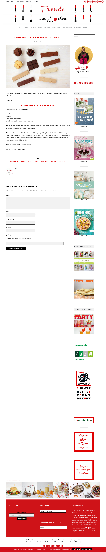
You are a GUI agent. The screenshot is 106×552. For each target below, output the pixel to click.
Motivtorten (88, 522)
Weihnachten (85, 531)
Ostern (92, 522)
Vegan (88, 527)
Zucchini (94, 531)
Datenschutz (65, 542)
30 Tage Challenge (77, 510)
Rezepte (26, 28)
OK (74, 549)
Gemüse (93, 515)
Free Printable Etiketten (80, 28)
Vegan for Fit (94, 528)
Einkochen (76, 515)
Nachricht (9, 195)
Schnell (82, 524)
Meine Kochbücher (67, 28)
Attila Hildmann (86, 510)
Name (7, 212)
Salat (76, 524)
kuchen (80, 522)
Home (7, 2)
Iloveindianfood (80, 520)
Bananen (79, 513)
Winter (90, 530)
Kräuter (77, 522)
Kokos (73, 522)
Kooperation (20, 2)
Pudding (53, 161)
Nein (78, 549)
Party (95, 522)
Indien (86, 520)
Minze (36, 161)
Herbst (74, 520)
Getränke (94, 518)
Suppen (73, 528)
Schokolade (62, 161)
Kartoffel (95, 520)
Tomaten (83, 528)
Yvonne (18, 169)
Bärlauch (83, 513)
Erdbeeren (84, 515)
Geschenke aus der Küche (79, 518)
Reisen (40, 28)
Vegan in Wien (56, 28)
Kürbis (84, 522)
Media (12, 2)
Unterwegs (47, 28)
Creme (23, 161)
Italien (90, 520)
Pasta (73, 524)
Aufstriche (93, 510)
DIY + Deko (33, 28)
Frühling (89, 515)
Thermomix (78, 528)
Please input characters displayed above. (19, 238)
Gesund (88, 517)
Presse (78, 542)
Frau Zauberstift (41, 542)
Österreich (84, 533)
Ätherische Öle (14, 161)
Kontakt (36, 2)
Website (8, 227)
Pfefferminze (44, 161)
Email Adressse (10, 219)
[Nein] (104, 549)
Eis (81, 515)
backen (74, 513)
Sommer (93, 524)
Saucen (79, 524)
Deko (90, 513)
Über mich (28, 2)
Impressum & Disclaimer (54, 542)
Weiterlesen (86, 549)
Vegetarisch (77, 531)
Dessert (30, 161)
